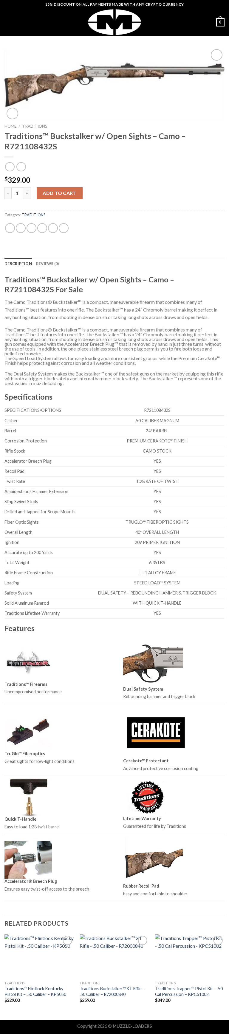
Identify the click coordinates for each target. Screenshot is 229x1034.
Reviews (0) (47, 263)
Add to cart (59, 193)
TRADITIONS (34, 126)
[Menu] (8, 22)
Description (18, 263)
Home (10, 126)
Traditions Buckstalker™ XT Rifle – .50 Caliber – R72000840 (112, 991)
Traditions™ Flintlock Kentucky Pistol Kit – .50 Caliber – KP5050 (35, 991)
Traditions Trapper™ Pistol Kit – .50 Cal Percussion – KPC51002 (189, 991)
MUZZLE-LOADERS (132, 1026)
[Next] (224, 976)
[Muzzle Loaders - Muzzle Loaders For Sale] (114, 22)
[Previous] (4, 976)
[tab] (18, 264)
